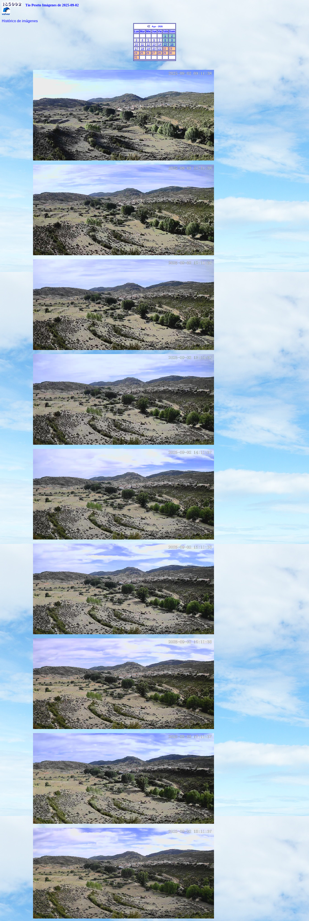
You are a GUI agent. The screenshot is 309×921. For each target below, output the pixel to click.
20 (154, 48)
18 (142, 48)
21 (159, 48)
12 (148, 44)
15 (165, 44)
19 (148, 48)
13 (154, 44)
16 (172, 44)
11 (142, 44)
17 (136, 48)
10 (136, 44)
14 (159, 44)
